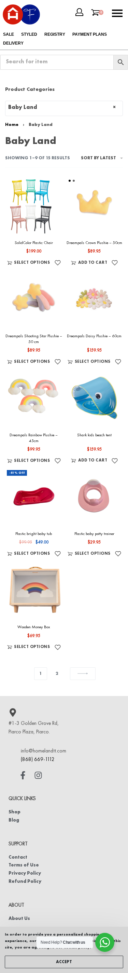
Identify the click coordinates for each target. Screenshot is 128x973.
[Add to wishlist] (58, 263)
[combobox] (64, 108)
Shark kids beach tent (94, 435)
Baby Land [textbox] (62, 107)
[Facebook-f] (23, 775)
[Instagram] (38, 775)
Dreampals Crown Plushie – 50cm (94, 243)
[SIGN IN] (79, 12)
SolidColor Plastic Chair (34, 243)
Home (11, 125)
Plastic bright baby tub (33, 534)
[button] (89, 262)
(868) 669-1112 (38, 759)
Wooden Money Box (33, 627)
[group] (94, 205)
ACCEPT (64, 962)
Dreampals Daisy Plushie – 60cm (94, 336)
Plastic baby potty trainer (94, 534)
